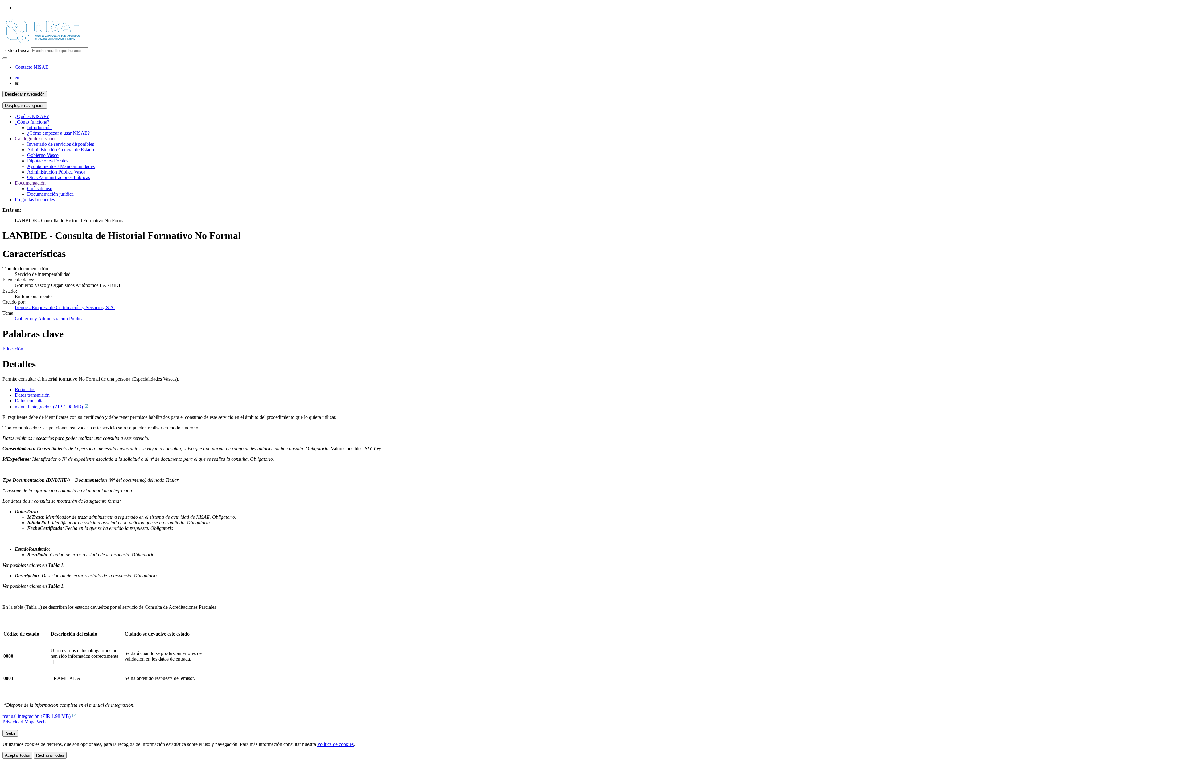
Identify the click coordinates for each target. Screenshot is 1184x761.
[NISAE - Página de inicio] (43, 44)
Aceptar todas (17, 755)
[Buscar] (4, 58)
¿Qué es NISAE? (32, 116)
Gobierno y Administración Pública (49, 318)
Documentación (30, 183)
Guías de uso (39, 188)
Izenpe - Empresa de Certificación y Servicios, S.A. (65, 307)
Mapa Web (35, 721)
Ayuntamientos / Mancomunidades (61, 166)
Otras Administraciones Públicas (58, 177)
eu (17, 77)
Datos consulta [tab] (29, 400)
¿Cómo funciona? (32, 122)
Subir (10, 733)
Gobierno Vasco (43, 155)
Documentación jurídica (50, 194)
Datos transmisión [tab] (32, 395)
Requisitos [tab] (25, 389)
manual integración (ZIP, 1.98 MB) (49, 406)
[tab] (598, 389)
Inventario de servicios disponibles (60, 144)
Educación (12, 348)
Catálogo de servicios (35, 138)
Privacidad (12, 721)
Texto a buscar (16, 50)
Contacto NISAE (31, 67)
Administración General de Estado (60, 149)
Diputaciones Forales (47, 160)
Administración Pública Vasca (56, 171)
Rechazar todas (50, 755)
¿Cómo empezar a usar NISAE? (58, 133)
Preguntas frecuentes (35, 199)
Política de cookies (335, 744)
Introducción (39, 127)
